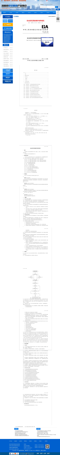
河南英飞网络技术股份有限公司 (8, 40)
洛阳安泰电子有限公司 (6, 36)
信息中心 (35, 12)
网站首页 (4, 12)
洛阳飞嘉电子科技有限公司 (7, 37)
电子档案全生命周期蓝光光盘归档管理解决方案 (22, 435)
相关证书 (11, 20)
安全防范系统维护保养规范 (20, 426)
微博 (48, 0)
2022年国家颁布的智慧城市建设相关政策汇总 (21, 431)
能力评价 (29, 12)
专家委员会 (8, 24)
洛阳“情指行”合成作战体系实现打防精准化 (21, 434)
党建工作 (23, 12)
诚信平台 (54, 12)
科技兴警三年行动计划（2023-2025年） (20, 432)
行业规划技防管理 (53, 16)
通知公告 (6, 44)
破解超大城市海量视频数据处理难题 (20, 433)
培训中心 (42, 12)
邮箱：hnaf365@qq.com (42, 0)
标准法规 (48, 12)
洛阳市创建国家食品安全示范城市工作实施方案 (44, 430)
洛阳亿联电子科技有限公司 (7, 34)
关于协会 (11, 12)
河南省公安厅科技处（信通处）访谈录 (31, 426)
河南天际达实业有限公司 (7, 35)
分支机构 (17, 12)
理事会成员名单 (7, 32)
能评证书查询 (9, 28)
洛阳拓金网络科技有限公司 (7, 39)
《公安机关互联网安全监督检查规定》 (42, 431)
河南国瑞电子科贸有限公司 (7, 38)
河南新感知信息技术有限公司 (7, 41)
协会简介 (5, 20)
